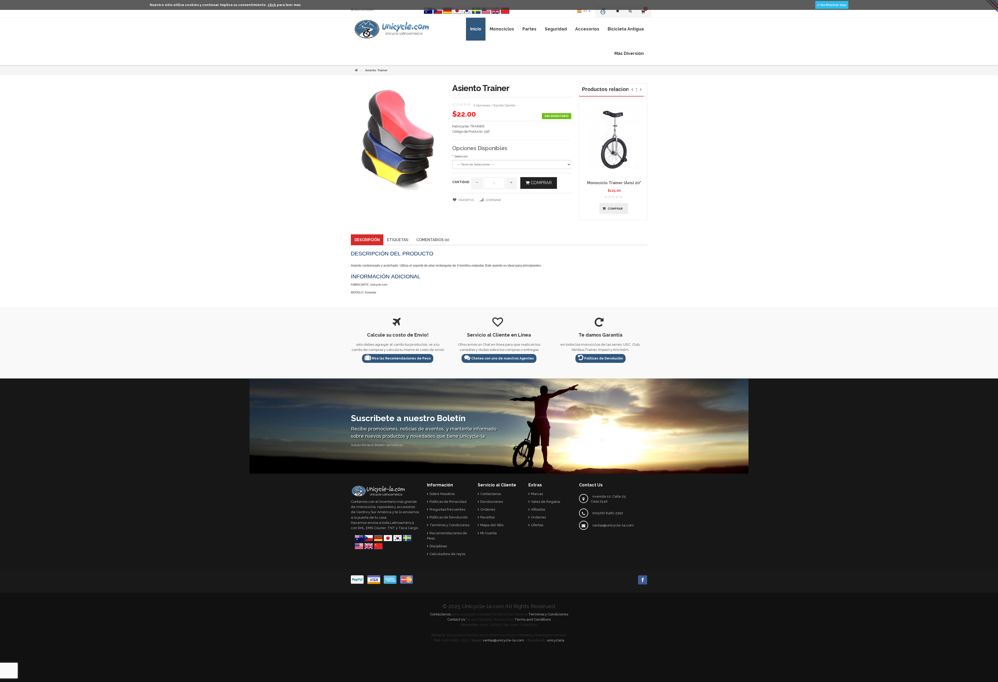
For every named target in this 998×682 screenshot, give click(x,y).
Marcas (537, 494)
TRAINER (477, 126)
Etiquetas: (398, 240)
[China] (505, 11)
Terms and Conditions (533, 619)
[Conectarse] (604, 11)
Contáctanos (490, 494)
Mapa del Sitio (491, 525)
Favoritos (487, 517)
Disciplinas (438, 546)
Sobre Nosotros (442, 494)
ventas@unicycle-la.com (613, 525)
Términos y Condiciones (548, 614)
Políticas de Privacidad (448, 502)
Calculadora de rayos (447, 554)
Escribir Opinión (504, 105)
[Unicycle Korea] (466, 11)
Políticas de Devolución (603, 358)
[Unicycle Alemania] (447, 11)
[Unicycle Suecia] (476, 11)
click (272, 5)
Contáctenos (440, 614)
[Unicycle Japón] (457, 11)
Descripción (367, 240)
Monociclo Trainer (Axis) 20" (614, 183)
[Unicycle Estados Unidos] (486, 11)
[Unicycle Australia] (428, 11)
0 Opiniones (481, 105)
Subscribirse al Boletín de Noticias (377, 445)
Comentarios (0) (432, 240)
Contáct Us (456, 619)
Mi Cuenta (488, 533)
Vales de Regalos (545, 502)
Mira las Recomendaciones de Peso (401, 358)
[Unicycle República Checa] (438, 11)
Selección (461, 156)
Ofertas (537, 525)
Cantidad (460, 182)
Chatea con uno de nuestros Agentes (502, 358)
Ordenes (487, 509)
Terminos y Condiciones (449, 525)
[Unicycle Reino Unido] (495, 11)
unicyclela (555, 640)
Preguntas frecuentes (447, 509)
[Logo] (378, 491)
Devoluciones (491, 502)
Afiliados (538, 509)
